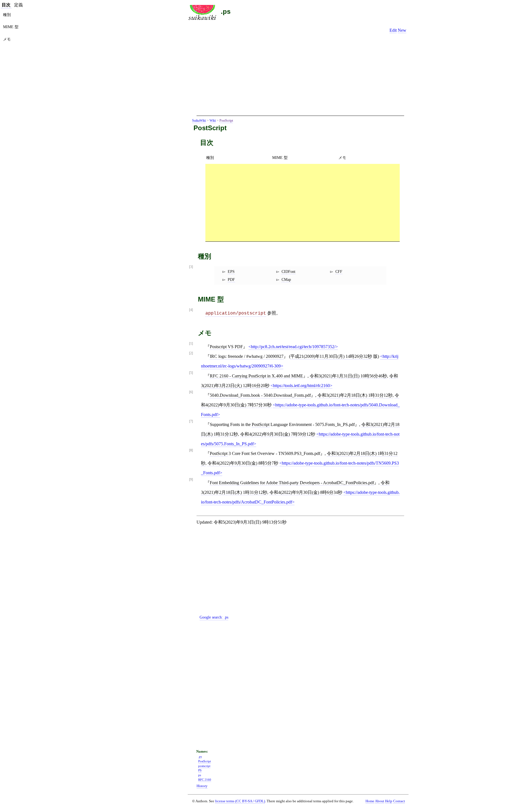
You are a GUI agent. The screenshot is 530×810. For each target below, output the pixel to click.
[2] (191, 353)
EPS (231, 271)
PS (200, 770)
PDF (231, 279)
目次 (6, 4)
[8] (191, 450)
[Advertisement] (300, 76)
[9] (191, 479)
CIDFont (288, 271)
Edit (393, 30)
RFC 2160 (204, 779)
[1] (191, 343)
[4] (191, 310)
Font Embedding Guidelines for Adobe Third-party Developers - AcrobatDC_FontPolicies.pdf (292, 482)
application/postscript (235, 313)
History (202, 786)
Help (388, 801)
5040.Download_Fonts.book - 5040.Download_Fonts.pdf (260, 395)
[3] (191, 267)
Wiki (213, 120)
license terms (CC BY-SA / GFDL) (240, 801)
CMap (286, 279)
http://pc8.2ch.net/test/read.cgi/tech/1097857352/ (293, 346)
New (402, 30)
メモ (342, 157)
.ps (225, 11)
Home (369, 801)
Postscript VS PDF (226, 346)
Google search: (214, 617)
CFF (338, 271)
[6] (191, 392)
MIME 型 (280, 157)
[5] (191, 373)
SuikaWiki (199, 120)
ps (199, 775)
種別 (210, 157)
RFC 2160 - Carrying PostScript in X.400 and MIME (256, 376)
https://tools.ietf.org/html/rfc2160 (301, 385)
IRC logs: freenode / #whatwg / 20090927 (246, 356)
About (379, 801)
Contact (399, 801)
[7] (191, 421)
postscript (204, 766)
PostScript (226, 120)
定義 (18, 4)
